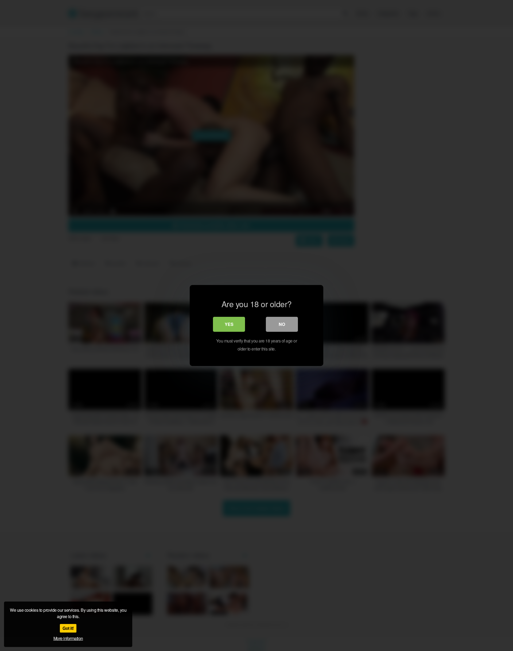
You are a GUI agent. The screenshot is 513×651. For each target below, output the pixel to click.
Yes (229, 324)
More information (68, 638)
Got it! (68, 628)
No (282, 324)
